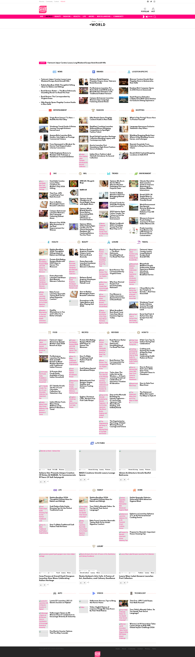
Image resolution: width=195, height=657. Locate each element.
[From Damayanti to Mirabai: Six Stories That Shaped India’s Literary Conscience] (43, 146)
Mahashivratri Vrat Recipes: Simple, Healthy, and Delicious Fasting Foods (87, 384)
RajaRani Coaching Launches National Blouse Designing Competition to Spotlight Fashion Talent (101, 129)
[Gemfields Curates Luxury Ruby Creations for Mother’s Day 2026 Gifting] (43, 185)
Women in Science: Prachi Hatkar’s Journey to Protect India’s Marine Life (147, 221)
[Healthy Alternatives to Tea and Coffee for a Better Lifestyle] (43, 316)
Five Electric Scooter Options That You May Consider (61, 632)
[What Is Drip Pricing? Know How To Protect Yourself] (123, 120)
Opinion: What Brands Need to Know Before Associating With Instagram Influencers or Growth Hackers (86, 214)
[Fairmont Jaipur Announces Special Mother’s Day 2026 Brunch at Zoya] (43, 346)
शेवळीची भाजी (83, 190)
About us (41, 1)
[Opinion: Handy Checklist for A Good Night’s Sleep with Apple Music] (73, 201)
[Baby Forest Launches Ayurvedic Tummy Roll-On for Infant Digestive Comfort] (43, 299)
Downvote (44, 481)
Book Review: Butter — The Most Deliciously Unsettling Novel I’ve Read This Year (58, 92)
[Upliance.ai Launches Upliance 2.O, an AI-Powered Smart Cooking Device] (123, 521)
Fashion (140, 572)
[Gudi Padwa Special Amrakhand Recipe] (73, 373)
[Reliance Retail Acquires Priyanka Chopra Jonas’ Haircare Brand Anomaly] (83, 81)
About (124, 648)
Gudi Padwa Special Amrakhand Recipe (88, 369)
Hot (153, 11)
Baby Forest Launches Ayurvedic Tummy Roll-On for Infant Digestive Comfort (57, 295)
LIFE (84, 16)
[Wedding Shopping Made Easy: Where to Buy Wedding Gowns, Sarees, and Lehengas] (123, 138)
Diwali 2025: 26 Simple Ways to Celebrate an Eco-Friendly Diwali (147, 197)
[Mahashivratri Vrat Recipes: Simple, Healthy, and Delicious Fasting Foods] (73, 387)
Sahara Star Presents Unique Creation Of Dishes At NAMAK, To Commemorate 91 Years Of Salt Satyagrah (57, 475)
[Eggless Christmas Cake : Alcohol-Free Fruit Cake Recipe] (73, 402)
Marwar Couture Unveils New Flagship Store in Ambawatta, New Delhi (142, 81)
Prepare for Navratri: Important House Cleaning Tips (142, 533)
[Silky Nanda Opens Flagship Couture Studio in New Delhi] (83, 120)
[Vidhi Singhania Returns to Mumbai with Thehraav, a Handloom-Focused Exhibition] (43, 155)
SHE (41, 16)
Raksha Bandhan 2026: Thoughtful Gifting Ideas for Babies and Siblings (58, 86)
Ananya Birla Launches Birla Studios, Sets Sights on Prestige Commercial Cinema (62, 137)
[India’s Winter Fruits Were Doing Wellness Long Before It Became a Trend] (43, 408)
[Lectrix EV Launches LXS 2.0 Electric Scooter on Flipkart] (43, 605)
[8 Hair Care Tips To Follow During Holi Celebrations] (133, 342)
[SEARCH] (155, 17)
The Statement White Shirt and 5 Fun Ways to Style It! (148, 394)
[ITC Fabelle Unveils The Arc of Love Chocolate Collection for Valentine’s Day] (43, 392)
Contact (56, 1)
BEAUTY (58, 16)
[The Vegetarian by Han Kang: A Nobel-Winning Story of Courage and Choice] (103, 427)
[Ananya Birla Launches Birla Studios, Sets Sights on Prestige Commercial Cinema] (43, 138)
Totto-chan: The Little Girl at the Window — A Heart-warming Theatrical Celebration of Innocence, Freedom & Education (118, 378)
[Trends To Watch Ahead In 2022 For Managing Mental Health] (103, 195)
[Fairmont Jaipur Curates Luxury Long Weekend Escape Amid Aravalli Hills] (133, 255)
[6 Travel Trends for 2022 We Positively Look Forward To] (103, 205)
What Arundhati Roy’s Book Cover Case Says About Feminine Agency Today (116, 314)
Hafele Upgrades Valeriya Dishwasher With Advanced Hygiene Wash (140, 499)
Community (49, 1)
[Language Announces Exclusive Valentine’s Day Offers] (123, 129)
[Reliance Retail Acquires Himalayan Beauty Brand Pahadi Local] (73, 283)
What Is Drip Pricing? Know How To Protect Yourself (143, 118)
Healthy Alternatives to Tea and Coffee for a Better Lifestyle (57, 313)
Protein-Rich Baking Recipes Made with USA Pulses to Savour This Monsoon (57, 263)
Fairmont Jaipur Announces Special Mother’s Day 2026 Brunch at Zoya (57, 342)
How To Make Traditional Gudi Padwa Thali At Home (86, 359)
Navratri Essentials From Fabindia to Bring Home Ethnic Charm (142, 146)
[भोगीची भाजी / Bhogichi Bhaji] (73, 183)
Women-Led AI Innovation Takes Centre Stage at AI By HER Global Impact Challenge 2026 (143, 625)
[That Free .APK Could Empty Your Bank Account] (43, 195)
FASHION (66, 16)
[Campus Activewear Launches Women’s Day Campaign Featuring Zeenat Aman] (83, 100)
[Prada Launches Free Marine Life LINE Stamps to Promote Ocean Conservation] (133, 230)
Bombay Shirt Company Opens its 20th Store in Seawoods (142, 89)
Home (118, 648)
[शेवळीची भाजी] (73, 192)
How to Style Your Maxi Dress (147, 384)
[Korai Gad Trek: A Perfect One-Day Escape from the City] (133, 318)
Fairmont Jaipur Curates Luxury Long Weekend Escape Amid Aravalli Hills (77, 63)
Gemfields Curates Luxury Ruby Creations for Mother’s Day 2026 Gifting (57, 184)
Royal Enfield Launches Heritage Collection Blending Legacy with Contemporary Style (103, 138)
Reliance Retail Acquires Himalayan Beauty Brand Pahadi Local (88, 280)
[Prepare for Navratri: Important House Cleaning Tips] (123, 536)
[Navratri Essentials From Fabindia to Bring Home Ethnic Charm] (123, 146)
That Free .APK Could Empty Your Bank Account (57, 195)
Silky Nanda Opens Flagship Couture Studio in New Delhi (101, 118)
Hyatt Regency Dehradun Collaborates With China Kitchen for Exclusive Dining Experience (143, 98)
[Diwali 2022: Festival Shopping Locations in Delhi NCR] (123, 155)
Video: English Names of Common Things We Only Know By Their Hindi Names (102, 609)
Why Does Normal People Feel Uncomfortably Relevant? (117, 284)
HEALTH (76, 16)
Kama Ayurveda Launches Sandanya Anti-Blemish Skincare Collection (58, 278)
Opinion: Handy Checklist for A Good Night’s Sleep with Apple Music (87, 201)
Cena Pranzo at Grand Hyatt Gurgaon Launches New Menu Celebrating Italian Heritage (56, 578)
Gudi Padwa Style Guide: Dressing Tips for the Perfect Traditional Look (61, 508)
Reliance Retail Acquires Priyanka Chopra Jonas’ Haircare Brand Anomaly (103, 81)
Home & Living (93, 469)
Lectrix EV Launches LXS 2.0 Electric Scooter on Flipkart (61, 602)
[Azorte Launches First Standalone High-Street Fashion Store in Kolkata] (83, 148)
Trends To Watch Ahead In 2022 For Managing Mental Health (117, 195)
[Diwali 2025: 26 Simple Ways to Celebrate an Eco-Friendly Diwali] (133, 197)
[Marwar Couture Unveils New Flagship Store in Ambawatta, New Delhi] (123, 81)
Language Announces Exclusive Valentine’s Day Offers (142, 127)
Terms (154, 648)
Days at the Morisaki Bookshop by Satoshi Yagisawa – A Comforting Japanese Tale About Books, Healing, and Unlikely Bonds (118, 401)
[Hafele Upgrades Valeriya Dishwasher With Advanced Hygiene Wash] (123, 504)
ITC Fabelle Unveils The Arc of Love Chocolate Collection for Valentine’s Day (57, 389)
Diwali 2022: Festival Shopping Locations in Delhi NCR (142, 154)
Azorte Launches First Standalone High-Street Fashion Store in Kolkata (102, 147)
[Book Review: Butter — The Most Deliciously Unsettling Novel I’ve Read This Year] (103, 258)
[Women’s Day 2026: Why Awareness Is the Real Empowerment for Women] (43, 225)
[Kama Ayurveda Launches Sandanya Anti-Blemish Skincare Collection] (43, 282)
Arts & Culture (84, 572)
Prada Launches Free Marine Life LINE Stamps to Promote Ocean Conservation (146, 231)
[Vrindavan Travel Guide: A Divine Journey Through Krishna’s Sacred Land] (43, 129)
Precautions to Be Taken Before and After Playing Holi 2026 (87, 303)
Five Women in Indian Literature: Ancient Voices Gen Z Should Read (117, 297)
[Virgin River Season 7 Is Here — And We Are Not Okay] (43, 120)
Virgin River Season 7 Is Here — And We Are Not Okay (62, 118)
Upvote (41, 481)
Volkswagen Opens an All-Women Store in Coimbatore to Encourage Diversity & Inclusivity (62, 615)
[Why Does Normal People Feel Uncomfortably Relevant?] (103, 286)
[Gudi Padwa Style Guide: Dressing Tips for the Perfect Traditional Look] (43, 514)
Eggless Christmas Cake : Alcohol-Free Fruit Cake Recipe (87, 398)
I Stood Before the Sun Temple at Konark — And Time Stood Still (147, 291)
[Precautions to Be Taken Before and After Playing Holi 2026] (73, 303)
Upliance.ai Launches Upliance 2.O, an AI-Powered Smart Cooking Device (142, 515)
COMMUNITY (118, 16)
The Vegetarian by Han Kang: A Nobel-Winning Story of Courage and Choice (118, 424)
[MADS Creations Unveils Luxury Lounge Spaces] (97, 460)
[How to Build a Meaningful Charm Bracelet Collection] (43, 204)
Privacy (147, 648)
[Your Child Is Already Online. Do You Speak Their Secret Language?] (83, 512)
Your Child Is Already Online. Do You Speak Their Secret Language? (102, 508)
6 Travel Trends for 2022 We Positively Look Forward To (117, 204)
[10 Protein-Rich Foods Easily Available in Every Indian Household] (43, 377)
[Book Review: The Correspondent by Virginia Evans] (103, 274)
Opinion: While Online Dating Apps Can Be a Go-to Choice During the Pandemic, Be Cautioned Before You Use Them (87, 229)
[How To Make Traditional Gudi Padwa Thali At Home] (73, 360)
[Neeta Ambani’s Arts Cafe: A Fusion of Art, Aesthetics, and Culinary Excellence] (97, 563)
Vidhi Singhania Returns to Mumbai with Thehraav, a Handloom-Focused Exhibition (62, 155)
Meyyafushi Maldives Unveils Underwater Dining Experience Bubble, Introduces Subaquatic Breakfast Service (147, 269)
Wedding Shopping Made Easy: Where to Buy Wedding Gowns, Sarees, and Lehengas (142, 137)
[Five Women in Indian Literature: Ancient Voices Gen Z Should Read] (103, 300)
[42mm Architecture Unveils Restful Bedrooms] (137, 460)
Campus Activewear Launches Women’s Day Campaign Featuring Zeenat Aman (101, 100)
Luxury (101, 469)
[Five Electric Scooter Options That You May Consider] (43, 633)
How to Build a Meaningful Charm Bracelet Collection (57, 204)
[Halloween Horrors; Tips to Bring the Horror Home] (83, 602)
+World (62, 1)
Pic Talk (55, 469)
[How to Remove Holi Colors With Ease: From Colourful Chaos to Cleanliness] (133, 373)
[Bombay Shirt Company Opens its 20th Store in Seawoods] (123, 90)
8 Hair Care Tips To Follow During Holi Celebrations (147, 342)
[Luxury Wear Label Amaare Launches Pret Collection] (137, 563)
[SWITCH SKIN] (143, 17)
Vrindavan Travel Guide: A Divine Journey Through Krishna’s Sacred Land (63, 128)
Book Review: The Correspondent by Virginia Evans (117, 271)
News (69, 572)
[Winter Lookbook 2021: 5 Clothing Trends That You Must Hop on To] (103, 230)
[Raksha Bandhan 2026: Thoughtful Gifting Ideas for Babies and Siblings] (43, 252)
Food (49, 469)
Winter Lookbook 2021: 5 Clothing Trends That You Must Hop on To (117, 226)
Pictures (61, 469)
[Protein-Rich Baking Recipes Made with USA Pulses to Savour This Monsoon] (43, 266)
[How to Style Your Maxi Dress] (133, 385)
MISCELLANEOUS (103, 16)
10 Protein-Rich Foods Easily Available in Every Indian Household (57, 374)
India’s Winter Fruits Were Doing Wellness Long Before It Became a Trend (58, 405)
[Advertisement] (97, 46)
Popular (145, 11)
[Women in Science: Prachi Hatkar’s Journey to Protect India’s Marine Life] (133, 220)
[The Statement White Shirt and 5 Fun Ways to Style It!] (133, 397)
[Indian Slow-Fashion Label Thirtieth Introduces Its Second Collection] (83, 160)
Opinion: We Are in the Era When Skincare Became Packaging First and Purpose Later (117, 184)
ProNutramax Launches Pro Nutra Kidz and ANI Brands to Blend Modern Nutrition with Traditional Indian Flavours (101, 90)
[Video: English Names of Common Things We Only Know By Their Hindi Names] (83, 609)
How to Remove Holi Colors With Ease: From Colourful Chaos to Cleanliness (147, 370)
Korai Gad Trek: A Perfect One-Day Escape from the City (147, 316)
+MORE (91, 16)
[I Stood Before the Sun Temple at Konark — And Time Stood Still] (133, 293)
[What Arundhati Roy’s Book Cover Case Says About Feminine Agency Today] (103, 317)
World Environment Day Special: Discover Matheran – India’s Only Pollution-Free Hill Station (147, 209)
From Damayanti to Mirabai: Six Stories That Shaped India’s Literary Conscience (62, 146)
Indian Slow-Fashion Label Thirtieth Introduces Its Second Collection (102, 156)
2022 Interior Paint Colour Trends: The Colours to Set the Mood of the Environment (117, 215)
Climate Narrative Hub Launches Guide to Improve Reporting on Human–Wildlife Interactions (147, 185)
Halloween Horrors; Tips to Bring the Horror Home (103, 602)
